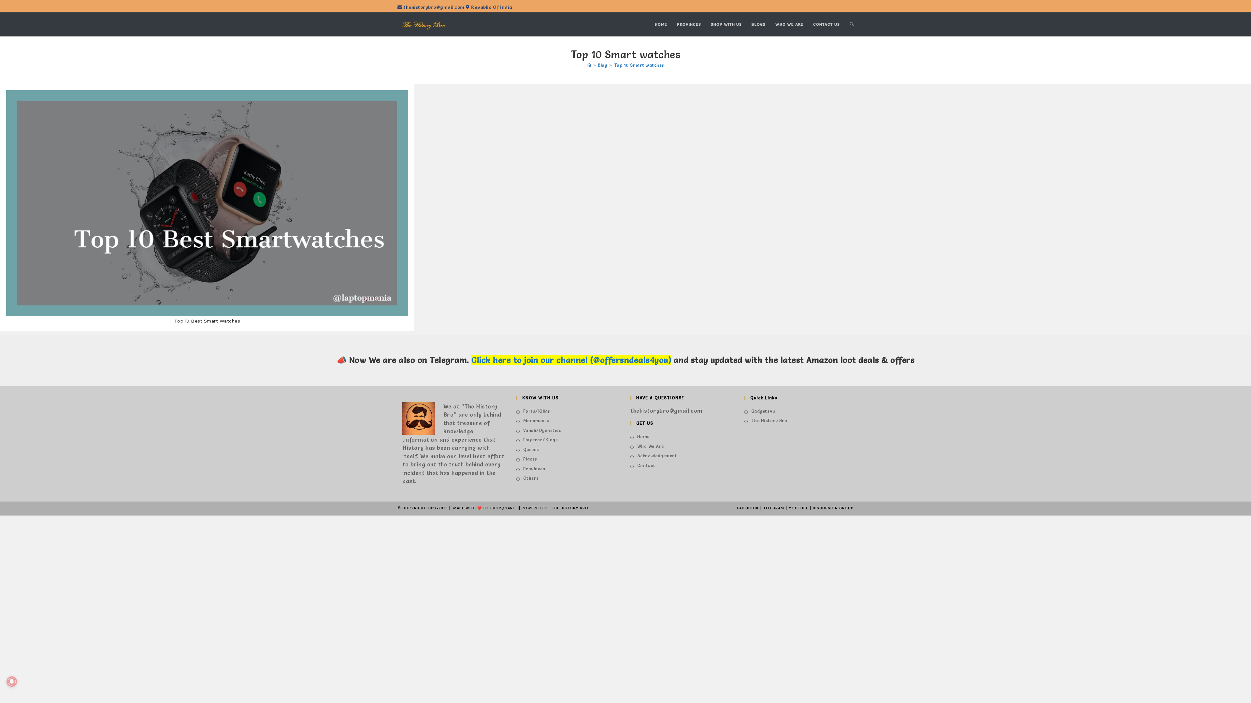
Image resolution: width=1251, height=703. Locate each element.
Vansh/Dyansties (542, 430)
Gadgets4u (763, 411)
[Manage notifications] (12, 681)
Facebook (748, 508)
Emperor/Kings (540, 439)
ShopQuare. (503, 508)
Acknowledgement (657, 455)
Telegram (773, 508)
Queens (531, 449)
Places (530, 459)
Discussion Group (833, 508)
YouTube (798, 508)
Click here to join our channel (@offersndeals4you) (571, 360)
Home (643, 436)
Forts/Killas (536, 411)
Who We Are (650, 446)
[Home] (589, 65)
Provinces (534, 468)
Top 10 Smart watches (639, 65)
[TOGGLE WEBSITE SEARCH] (851, 24)
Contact (646, 465)
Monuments (536, 420)
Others (531, 478)
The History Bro (769, 420)
